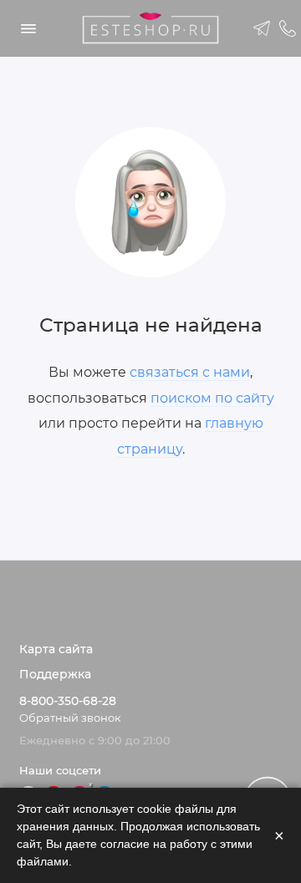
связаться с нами (190, 371)
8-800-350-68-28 (67, 701)
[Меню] (28, 28)
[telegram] (262, 28)
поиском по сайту (212, 397)
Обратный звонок (70, 718)
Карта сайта (56, 649)
